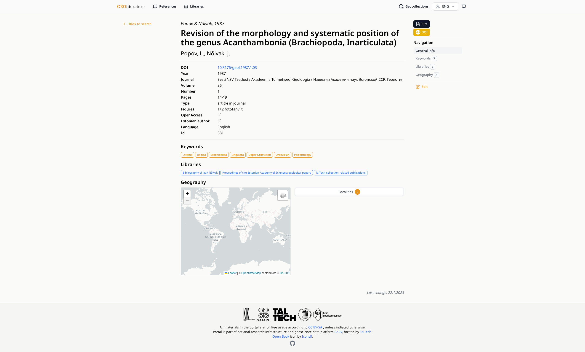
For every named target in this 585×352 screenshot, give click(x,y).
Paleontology (302, 155)
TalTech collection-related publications (341, 173)
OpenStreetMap (251, 273)
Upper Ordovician (259, 155)
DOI (425, 32)
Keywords (192, 146)
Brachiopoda (218, 155)
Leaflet (232, 273)
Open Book (280, 336)
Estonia (187, 155)
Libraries (191, 164)
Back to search (140, 24)
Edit (425, 86)
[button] (187, 193)
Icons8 (307, 336)
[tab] (349, 192)
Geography (193, 182)
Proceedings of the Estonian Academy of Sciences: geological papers (266, 173)
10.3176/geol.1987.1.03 (237, 67)
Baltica (201, 155)
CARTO (284, 273)
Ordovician (283, 155)
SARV (338, 332)
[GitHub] (292, 343)
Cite (425, 24)
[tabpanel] (349, 242)
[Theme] (464, 6)
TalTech (365, 332)
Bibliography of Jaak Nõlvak (200, 173)
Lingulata (237, 155)
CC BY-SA (315, 327)
